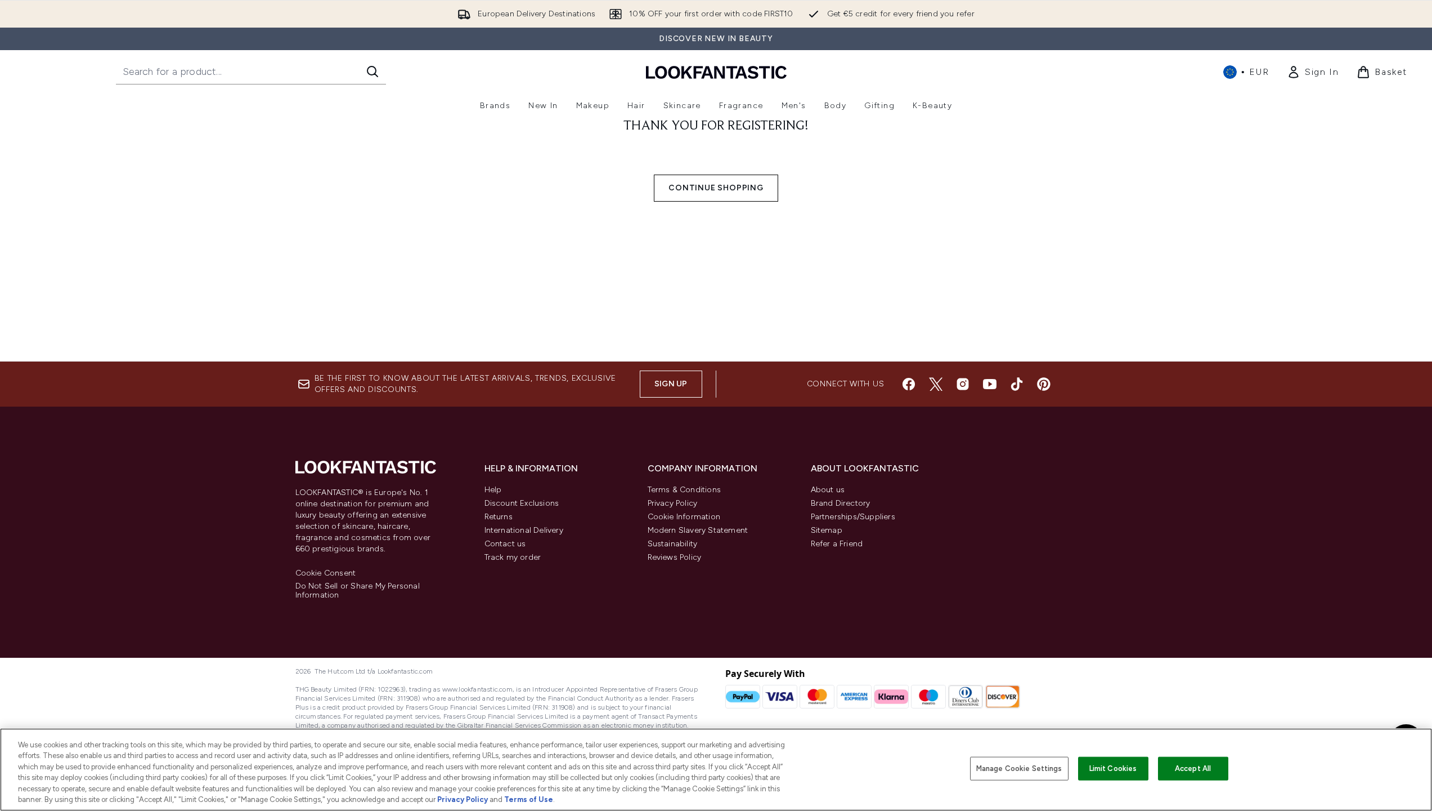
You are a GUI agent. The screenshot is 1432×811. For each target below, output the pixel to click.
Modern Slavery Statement (698, 530)
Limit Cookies (1113, 768)
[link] (1312, 72)
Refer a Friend (837, 544)
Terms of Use (528, 799)
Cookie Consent (325, 573)
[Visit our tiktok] (1016, 384)
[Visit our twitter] (935, 384)
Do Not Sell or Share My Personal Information (357, 591)
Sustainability (673, 544)
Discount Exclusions (521, 503)
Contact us (505, 544)
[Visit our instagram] (962, 384)
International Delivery (523, 530)
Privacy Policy (673, 503)
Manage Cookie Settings (1019, 768)
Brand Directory (840, 503)
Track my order (512, 557)
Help (493, 489)
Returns (498, 517)
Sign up (670, 384)
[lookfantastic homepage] (716, 72)
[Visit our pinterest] (1043, 384)
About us (828, 489)
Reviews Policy (675, 557)
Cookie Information (684, 517)
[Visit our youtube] (989, 384)
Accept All (1193, 768)
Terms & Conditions (684, 489)
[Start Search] (372, 71)
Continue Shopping (716, 188)
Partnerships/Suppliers (853, 517)
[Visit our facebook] (908, 384)
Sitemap (826, 530)
